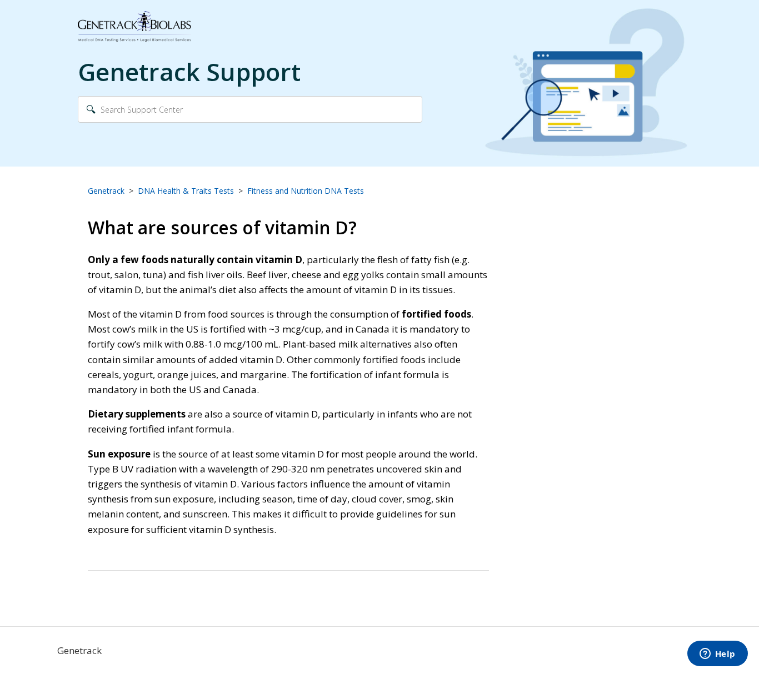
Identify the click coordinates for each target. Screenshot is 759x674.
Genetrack (106, 190)
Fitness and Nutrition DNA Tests (305, 190)
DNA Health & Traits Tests (186, 190)
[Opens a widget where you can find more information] (717, 654)
